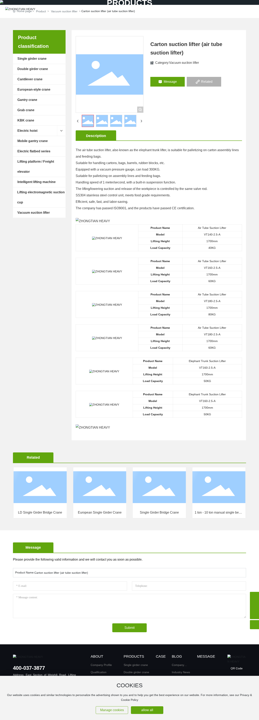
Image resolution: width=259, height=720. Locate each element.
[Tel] (254, 596)
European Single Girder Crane (68, 512)
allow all (147, 710)
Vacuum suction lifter (184, 62)
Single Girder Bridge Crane (127, 512)
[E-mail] (254, 605)
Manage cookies (112, 710)
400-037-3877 (29, 668)
